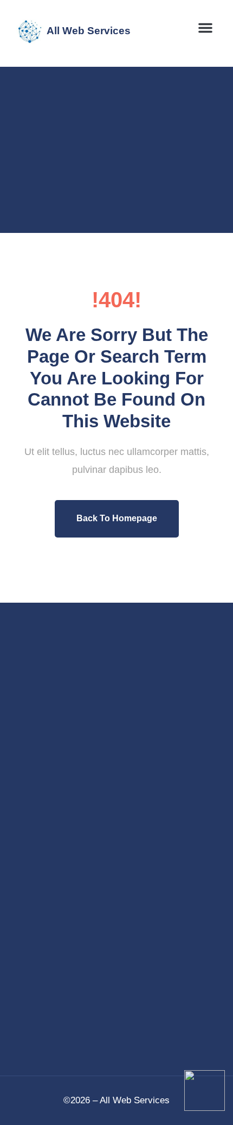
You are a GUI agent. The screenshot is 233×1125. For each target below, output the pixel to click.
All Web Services (89, 30)
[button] (205, 27)
